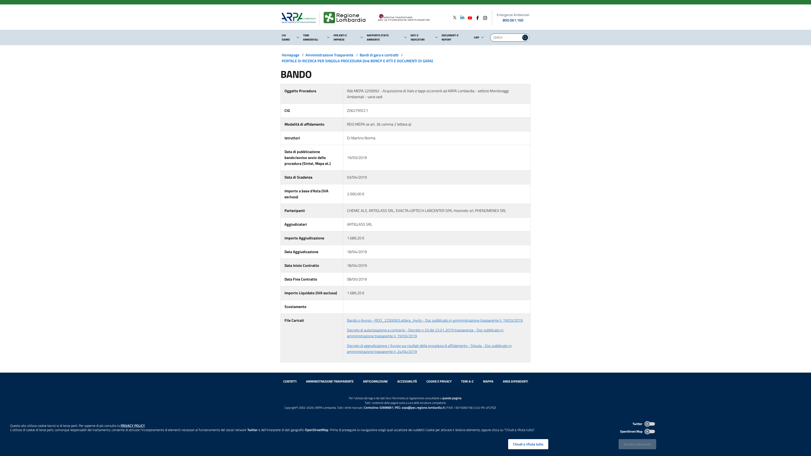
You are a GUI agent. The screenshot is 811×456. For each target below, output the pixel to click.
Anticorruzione (375, 381)
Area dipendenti (515, 381)
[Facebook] (476, 17)
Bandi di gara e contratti (379, 55)
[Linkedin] (461, 17)
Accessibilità (407, 381)
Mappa (488, 381)
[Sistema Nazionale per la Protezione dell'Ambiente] (412, 17)
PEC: (420, 407)
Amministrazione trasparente (330, 381)
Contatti (290, 381)
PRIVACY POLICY (133, 425)
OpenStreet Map (631, 431)
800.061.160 (513, 20)
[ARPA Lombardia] (300, 17)
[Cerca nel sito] (525, 38)
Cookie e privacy (439, 381)
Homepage (290, 55)
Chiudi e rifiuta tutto (528, 444)
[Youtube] (468, 17)
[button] (298, 37)
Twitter (638, 423)
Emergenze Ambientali (513, 14)
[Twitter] (454, 17)
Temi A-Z (467, 381)
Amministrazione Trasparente (329, 55)
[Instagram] (484, 17)
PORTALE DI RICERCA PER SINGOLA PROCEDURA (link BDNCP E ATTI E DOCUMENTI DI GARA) (357, 61)
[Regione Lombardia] (346, 17)
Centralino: (378, 407)
